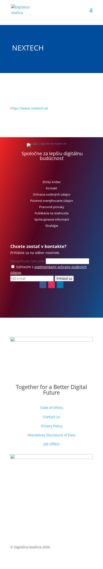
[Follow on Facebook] (43, 284)
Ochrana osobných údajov (51, 194)
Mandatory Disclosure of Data (51, 435)
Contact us (51, 416)
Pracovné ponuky (51, 207)
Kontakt (51, 188)
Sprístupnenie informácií (51, 219)
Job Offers (52, 444)
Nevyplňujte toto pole (28, 261)
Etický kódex (52, 182)
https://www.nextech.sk (29, 108)
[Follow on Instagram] (51, 284)
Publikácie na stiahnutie (52, 213)
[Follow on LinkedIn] (60, 284)
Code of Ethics (51, 407)
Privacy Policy (51, 426)
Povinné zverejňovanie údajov (51, 200)
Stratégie (51, 225)
